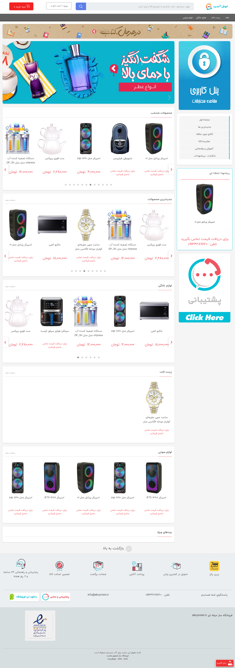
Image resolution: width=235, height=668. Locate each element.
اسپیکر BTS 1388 (156, 497)
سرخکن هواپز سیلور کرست (54, 331)
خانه (227, 17)
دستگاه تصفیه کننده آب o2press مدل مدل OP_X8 (21, 160)
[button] (169, 97)
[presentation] (172, 169)
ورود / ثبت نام (60, 6)
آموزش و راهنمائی (204, 148)
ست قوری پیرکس (204, 222)
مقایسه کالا (204, 141)
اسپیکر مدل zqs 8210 (88, 158)
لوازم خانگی (201, 17)
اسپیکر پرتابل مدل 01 (157, 158)
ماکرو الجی (54, 245)
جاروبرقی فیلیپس (122, 158)
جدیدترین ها (204, 127)
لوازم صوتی (188, 17)
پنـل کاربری (221, 663)
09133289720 (153, 594)
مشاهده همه (10, 200)
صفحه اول (204, 119)
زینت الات (215, 17)
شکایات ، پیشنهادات (204, 156)
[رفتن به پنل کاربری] (230, 663)
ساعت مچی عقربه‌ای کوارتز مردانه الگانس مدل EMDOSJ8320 (88, 249)
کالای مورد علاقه (204, 134)
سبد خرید (20, 6)
